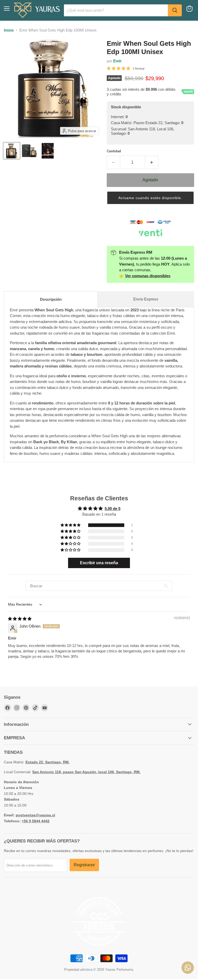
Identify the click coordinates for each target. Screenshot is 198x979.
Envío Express (145, 299)
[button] (150, 198)
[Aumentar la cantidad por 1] (151, 162)
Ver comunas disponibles (147, 276)
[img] (19, 618)
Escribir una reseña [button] (99, 563)
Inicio (9, 30)
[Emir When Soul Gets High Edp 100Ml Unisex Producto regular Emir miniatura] (11, 150)
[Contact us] (188, 967)
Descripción (51, 299)
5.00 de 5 (112, 508)
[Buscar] (175, 10)
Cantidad (114, 151)
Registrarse (84, 865)
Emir (117, 61)
